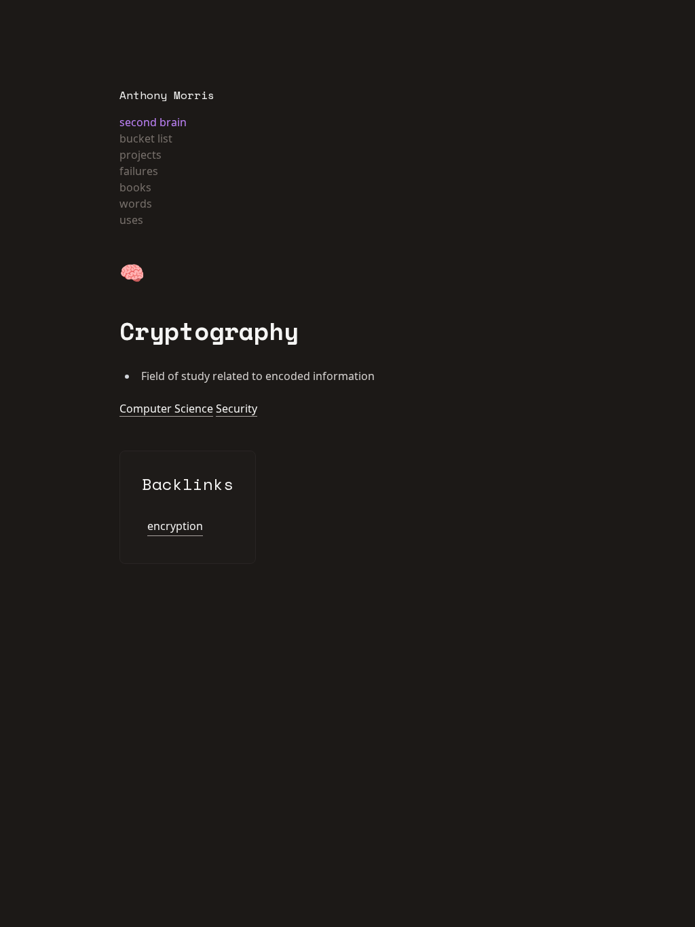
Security (236, 408)
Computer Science (166, 408)
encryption (175, 525)
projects (140, 154)
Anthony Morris (166, 95)
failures (138, 171)
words (135, 203)
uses (131, 219)
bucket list (145, 138)
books (135, 187)
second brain (153, 122)
